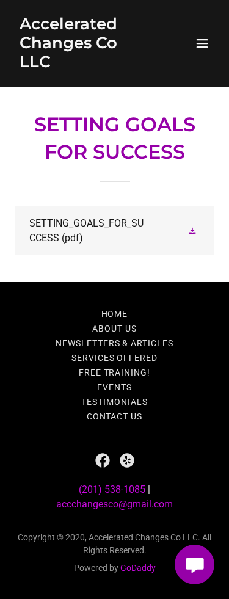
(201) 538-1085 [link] (112, 489)
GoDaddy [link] (138, 568)
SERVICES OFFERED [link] (114, 358)
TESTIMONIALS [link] (114, 402)
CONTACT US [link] (115, 416)
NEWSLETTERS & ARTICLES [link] (115, 343)
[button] (202, 43)
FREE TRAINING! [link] (115, 372)
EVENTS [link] (114, 387)
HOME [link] (114, 314)
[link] (85, 64)
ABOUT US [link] (114, 328)
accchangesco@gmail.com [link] (114, 504)
